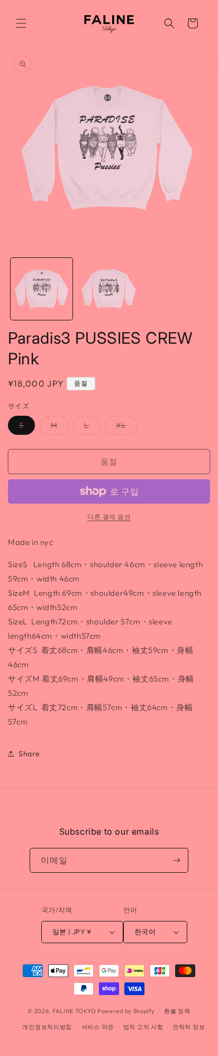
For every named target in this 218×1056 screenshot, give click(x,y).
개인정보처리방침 (47, 1027)
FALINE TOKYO (74, 1010)
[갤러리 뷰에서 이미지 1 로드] (41, 289)
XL (125, 427)
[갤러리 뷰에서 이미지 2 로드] (109, 289)
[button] (21, 23)
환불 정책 (177, 1011)
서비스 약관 (97, 1027)
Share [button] (29, 753)
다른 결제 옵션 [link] (109, 517)
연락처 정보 (188, 1027)
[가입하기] (176, 860)
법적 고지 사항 (143, 1027)
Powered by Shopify (126, 1010)
